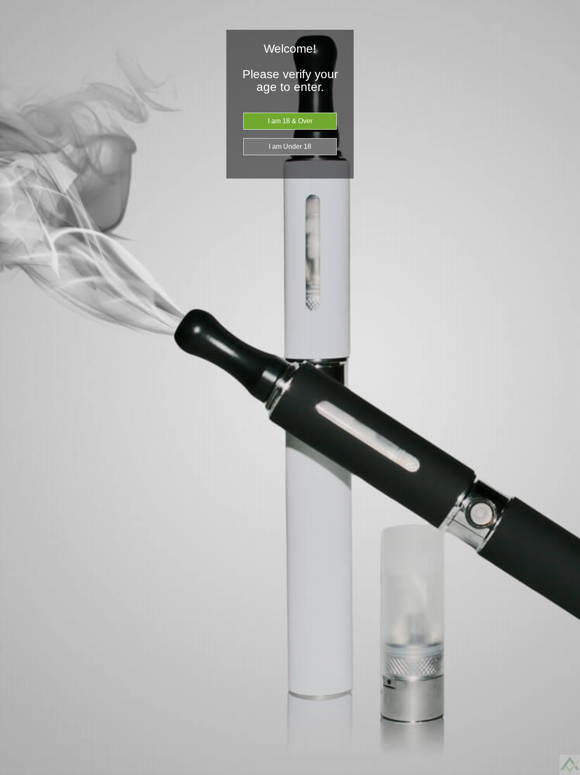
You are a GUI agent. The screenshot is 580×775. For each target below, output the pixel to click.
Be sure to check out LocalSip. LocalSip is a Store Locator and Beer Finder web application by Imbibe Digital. (565, 773)
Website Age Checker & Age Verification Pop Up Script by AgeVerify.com (569, 773)
